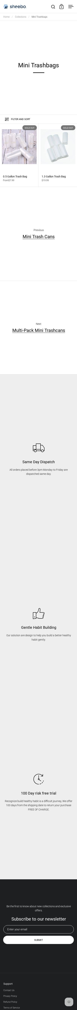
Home (6, 17)
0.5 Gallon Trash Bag (19, 155)
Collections (20, 17)
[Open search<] (53, 7)
